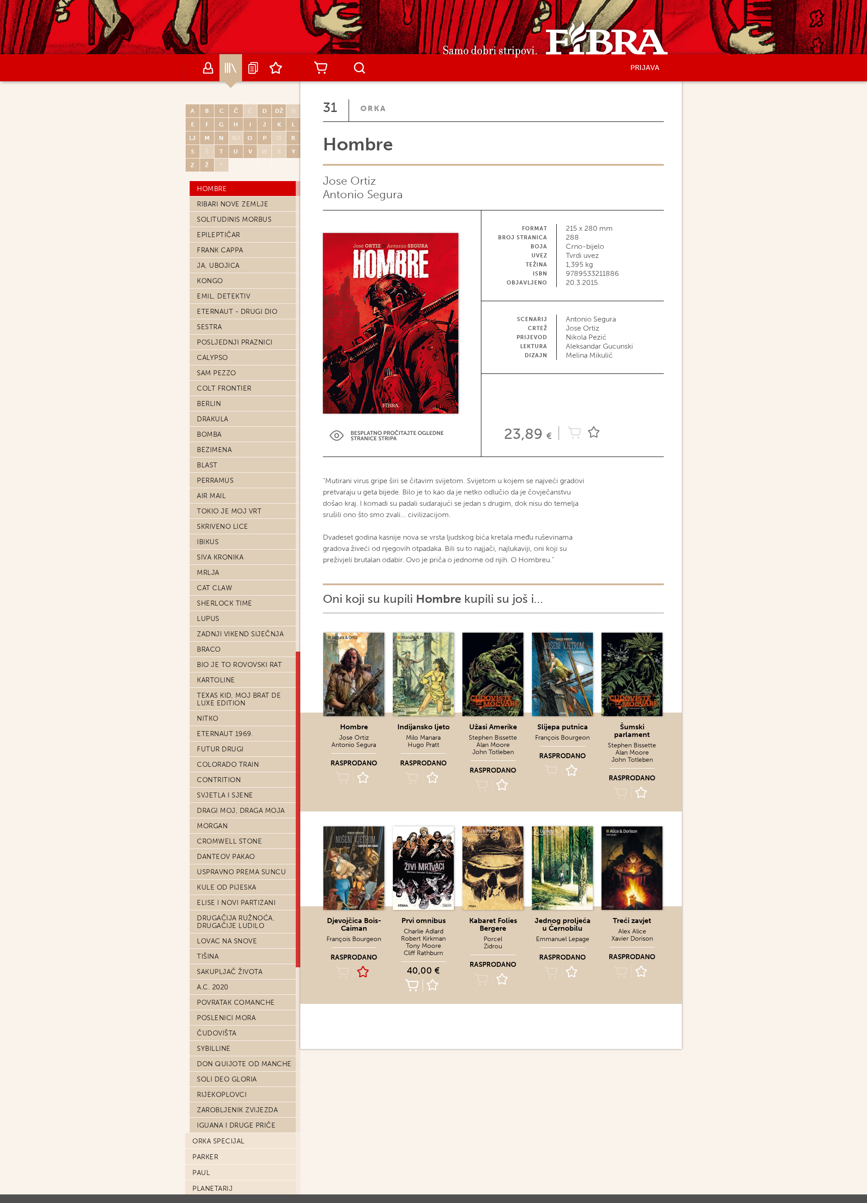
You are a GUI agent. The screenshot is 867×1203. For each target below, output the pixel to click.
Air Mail (211, 496)
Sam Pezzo (216, 373)
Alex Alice (632, 931)
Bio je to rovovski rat (239, 665)
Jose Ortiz (349, 181)
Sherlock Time (224, 603)
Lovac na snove (227, 941)
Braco (209, 649)
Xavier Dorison (632, 938)
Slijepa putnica (562, 727)
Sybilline (214, 1048)
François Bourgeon (562, 737)
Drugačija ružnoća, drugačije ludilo (236, 922)
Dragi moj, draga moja (241, 811)
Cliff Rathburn (423, 953)
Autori (208, 67)
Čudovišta (217, 1033)
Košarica (320, 67)
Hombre (212, 189)
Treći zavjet (632, 920)
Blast (207, 465)
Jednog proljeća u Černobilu (563, 924)
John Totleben (493, 752)
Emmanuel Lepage (562, 939)
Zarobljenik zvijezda (237, 1110)
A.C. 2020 (212, 987)
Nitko (208, 718)
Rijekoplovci (222, 1095)
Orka (373, 108)
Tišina (208, 956)
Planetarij (212, 1188)
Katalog (230, 67)
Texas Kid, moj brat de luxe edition (239, 699)
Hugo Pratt (423, 745)
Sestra (209, 327)
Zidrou (493, 946)
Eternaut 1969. (225, 734)
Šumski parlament (632, 731)
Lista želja (276, 67)
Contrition (219, 780)
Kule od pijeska (226, 887)
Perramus (215, 480)
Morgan (212, 826)
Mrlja (208, 573)
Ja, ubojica (218, 265)
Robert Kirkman (423, 938)
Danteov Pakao (226, 857)
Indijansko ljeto (423, 727)
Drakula (212, 419)
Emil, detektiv (223, 296)
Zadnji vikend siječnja (240, 634)
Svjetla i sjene (225, 795)
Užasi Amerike (493, 727)
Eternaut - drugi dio (237, 312)
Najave (253, 67)
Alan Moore (493, 745)
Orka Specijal (218, 1141)
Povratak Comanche (236, 1002)
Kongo (210, 281)
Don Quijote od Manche (244, 1064)
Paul (201, 1173)
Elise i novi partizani (236, 903)
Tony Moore (423, 946)
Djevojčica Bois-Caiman (354, 924)
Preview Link (386, 435)
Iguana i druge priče (236, 1125)
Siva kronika (220, 557)
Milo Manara (423, 737)
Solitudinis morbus (234, 219)
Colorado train (228, 764)
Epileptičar (218, 235)
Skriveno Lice (222, 526)
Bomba (209, 434)
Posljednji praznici (235, 342)
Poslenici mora (226, 1018)
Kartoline (216, 680)
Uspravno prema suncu (241, 872)
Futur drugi (220, 749)
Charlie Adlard (423, 931)
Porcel (493, 939)
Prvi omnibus (423, 920)
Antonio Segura (363, 194)
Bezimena (214, 450)
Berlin (209, 404)
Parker (205, 1157)
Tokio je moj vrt (229, 511)
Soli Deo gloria (227, 1079)
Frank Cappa (220, 250)
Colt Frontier (224, 388)
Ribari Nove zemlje (232, 204)
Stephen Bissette (493, 737)
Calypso (212, 358)
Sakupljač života (229, 972)
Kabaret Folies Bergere (493, 924)
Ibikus (208, 542)
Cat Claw (214, 588)
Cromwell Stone (229, 841)
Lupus (208, 619)
